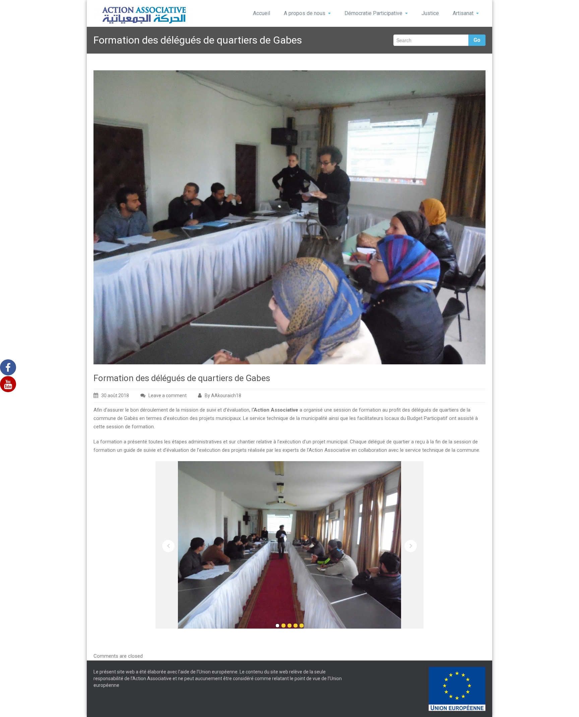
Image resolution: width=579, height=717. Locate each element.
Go (476, 40)
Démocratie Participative (373, 13)
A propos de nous (304, 13)
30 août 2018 (115, 395)
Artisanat (463, 13)
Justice (430, 13)
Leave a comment (167, 395)
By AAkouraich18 (223, 395)
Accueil (261, 13)
